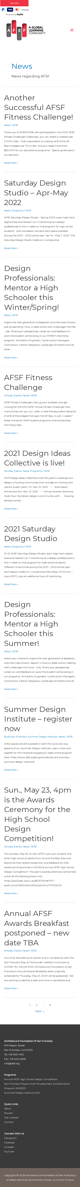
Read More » (11, 162)
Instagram (10, 1138)
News (7, 125)
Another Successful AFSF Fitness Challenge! (38, 107)
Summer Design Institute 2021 (22, 1092)
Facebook (9, 1142)
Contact (9, 1122)
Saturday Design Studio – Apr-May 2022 (36, 192)
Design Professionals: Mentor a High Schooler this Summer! (31, 624)
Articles (8, 395)
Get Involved (11, 1117)
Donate (8, 1113)
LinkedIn (9, 1147)
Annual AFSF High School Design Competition (31, 1079)
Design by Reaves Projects (59, 1179)
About (7, 1108)
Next (40, 1011)
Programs (17, 210)
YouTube (9, 1151)
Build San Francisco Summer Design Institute (30, 736)
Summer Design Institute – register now (38, 719)
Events (18, 395)
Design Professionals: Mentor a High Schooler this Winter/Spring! (31, 288)
